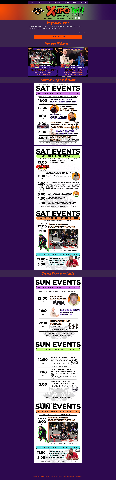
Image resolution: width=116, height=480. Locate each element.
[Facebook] (79, 18)
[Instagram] (76, 18)
